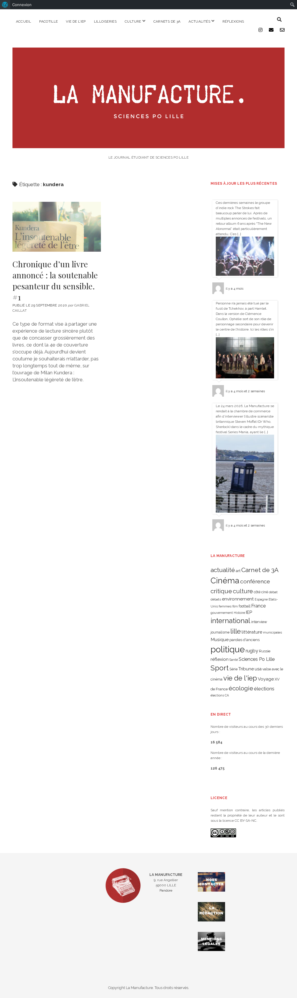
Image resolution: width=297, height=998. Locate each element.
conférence (255, 581)
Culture (133, 21)
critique (221, 591)
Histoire (239, 612)
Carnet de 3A (259, 570)
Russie (264, 651)
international (230, 621)
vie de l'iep (240, 678)
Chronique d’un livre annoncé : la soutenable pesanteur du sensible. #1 (56, 227)
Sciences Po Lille (257, 659)
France (258, 606)
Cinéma (225, 580)
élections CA (220, 695)
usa (258, 668)
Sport (220, 668)
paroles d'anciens (244, 640)
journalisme (220, 632)
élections (264, 689)
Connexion (22, 4)
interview (259, 622)
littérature (252, 632)
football (244, 606)
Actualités (199, 21)
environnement (238, 599)
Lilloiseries (105, 21)
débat (273, 592)
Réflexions (233, 21)
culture (243, 591)
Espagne (261, 599)
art (238, 570)
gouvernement (222, 612)
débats (216, 599)
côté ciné (261, 592)
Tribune (246, 669)
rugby (252, 651)
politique (228, 649)
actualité (223, 570)
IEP (249, 612)
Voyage (266, 679)
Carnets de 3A (167, 21)
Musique (220, 639)
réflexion (220, 659)
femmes (225, 606)
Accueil (23, 21)
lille (235, 631)
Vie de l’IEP (76, 21)
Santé (233, 659)
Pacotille (48, 21)
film (235, 606)
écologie (241, 688)
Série (233, 669)
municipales (272, 632)
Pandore (166, 890)
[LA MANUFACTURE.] (148, 145)
